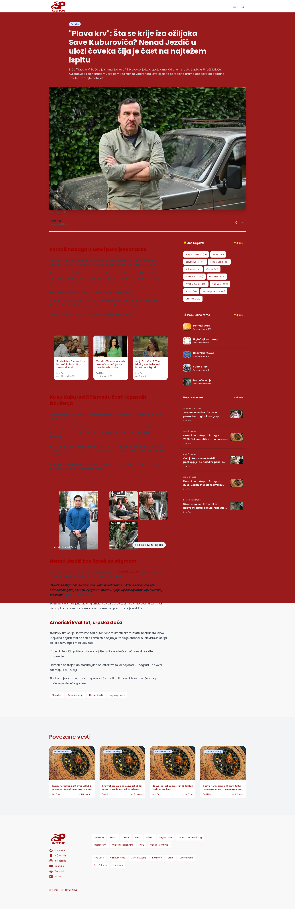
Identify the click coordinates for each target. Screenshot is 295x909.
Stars (170, 857)
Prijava (149, 837)
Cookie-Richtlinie (159, 844)
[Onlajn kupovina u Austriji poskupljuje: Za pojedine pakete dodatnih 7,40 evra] (236, 460)
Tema (113, 837)
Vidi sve (238, 242)
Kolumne (157, 857)
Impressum (100, 844)
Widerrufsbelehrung (123, 844)
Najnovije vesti (117, 857)
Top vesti (99, 857)
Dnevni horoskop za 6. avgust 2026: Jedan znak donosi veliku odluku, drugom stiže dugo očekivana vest (202, 483)
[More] (236, 222)
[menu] (234, 6)
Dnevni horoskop (62, 751)
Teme (125, 837)
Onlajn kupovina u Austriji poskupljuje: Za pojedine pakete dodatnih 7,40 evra (203, 460)
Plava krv (75, 24)
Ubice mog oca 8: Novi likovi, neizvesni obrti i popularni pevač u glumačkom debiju (204, 506)
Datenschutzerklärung (190, 837)
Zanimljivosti (186, 857)
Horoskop (118, 865)
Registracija (165, 837)
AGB (142, 844)
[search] (242, 6)
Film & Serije (100, 865)
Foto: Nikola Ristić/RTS (63, 547)
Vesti (137, 837)
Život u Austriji (138, 857)
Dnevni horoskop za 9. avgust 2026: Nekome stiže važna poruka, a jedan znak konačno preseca (204, 437)
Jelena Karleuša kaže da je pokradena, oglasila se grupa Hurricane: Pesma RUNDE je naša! (203, 414)
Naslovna (99, 837)
